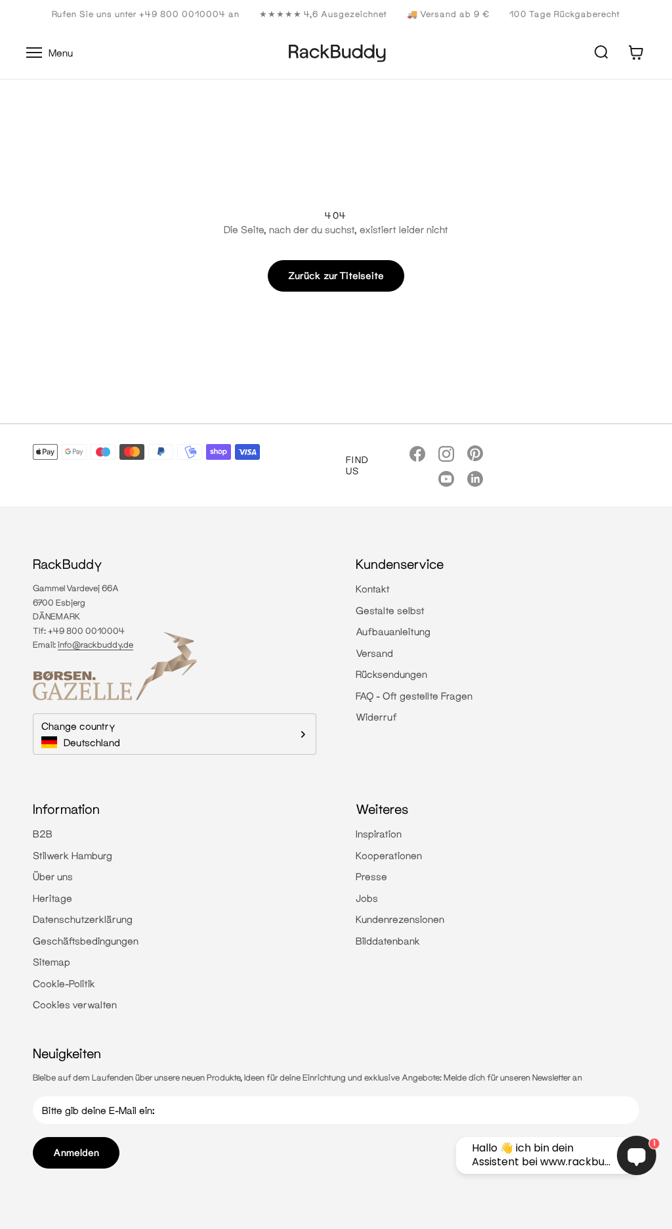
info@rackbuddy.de (95, 644)
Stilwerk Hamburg (72, 855)
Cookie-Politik (64, 983)
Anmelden (76, 1152)
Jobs (367, 898)
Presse (371, 876)
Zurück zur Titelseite (336, 275)
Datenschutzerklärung (83, 919)
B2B (42, 833)
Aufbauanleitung (393, 631)
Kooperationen (389, 855)
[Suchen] (601, 52)
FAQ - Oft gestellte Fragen (414, 696)
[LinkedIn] (475, 478)
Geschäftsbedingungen (85, 941)
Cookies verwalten (75, 1004)
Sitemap (51, 962)
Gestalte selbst (390, 610)
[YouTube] (446, 478)
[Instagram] (446, 452)
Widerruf (376, 717)
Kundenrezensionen (400, 919)
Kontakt (373, 588)
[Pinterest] (475, 453)
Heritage (52, 898)
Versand (374, 653)
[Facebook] (417, 452)
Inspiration (379, 833)
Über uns (53, 876)
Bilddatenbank (388, 941)
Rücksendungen (391, 674)
